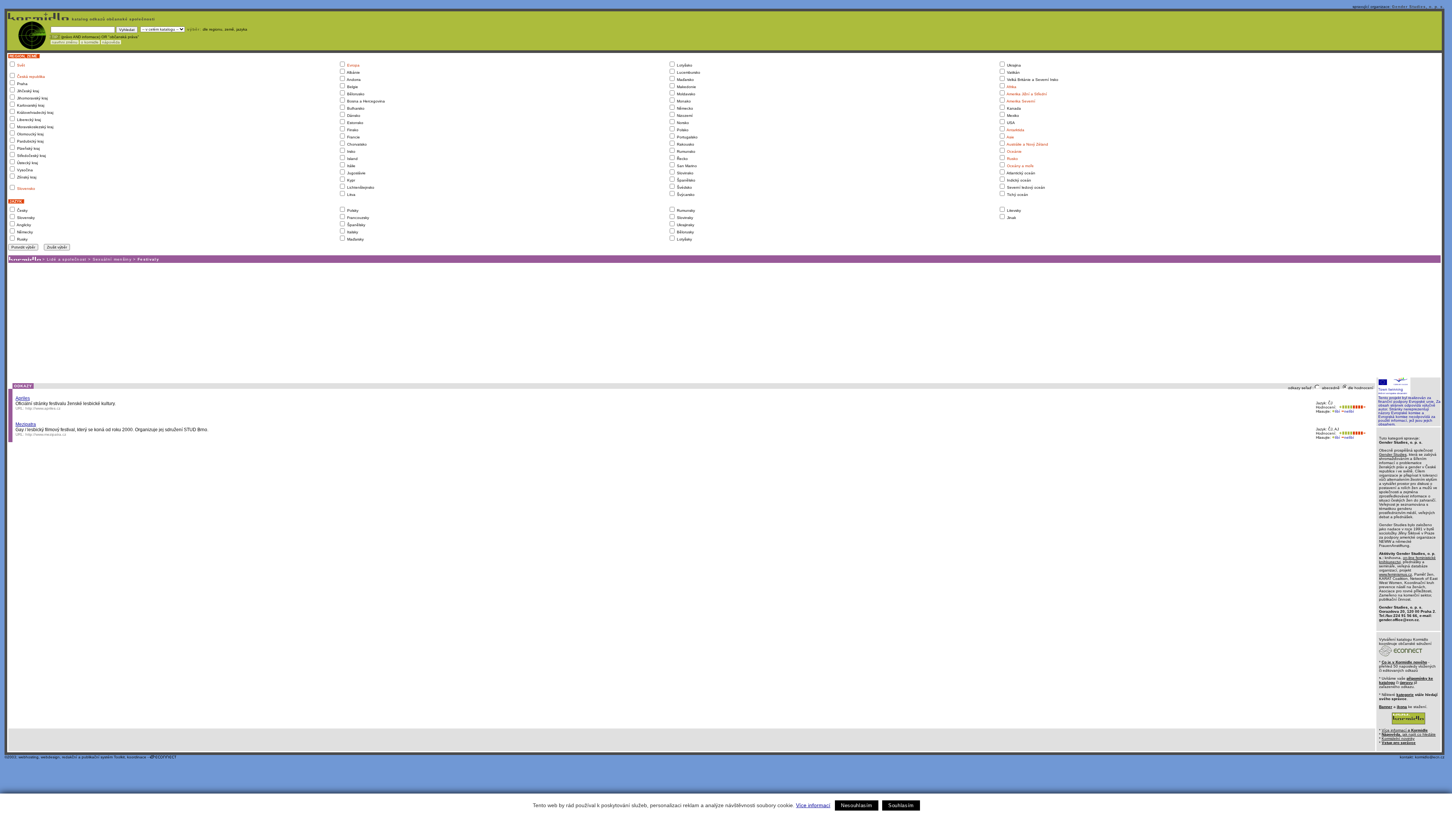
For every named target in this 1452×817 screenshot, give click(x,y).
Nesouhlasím (856, 805)
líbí (1337, 411)
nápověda (111, 42)
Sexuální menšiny (112, 259)
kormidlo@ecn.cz (1429, 757)
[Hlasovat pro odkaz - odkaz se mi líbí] (1345, 407)
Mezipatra (26, 424)
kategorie (1405, 695)
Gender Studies (1393, 454)
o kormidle (90, 42)
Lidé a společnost (67, 259)
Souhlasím (901, 805)
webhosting (29, 757)
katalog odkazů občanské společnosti (112, 19)
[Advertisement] (724, 320)
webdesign (50, 757)
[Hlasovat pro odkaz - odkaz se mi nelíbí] (1359, 407)
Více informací (813, 805)
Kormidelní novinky (1398, 738)
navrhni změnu (65, 42)
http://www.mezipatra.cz (45, 434)
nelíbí (1349, 411)
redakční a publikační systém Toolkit (93, 757)
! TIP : (55, 37)
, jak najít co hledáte (1409, 734)
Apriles (23, 398)
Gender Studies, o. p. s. (1418, 7)
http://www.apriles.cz (42, 408)
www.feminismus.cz (1395, 574)
